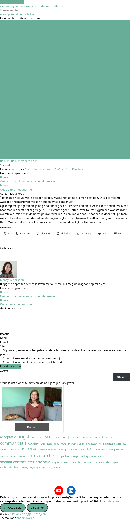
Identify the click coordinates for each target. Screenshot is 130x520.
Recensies (6, 75)
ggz (124, 443)
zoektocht (58, 467)
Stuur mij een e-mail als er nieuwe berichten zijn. (34, 362)
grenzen (4, 449)
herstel (15, 449)
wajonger (34, 467)
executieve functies (112, 443)
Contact (5, 87)
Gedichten (6, 71)
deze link (113, 501)
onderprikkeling (116, 449)
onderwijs (4, 456)
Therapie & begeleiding (15, 43)
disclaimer (37, 507)
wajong (24, 467)
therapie (75, 462)
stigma (55, 462)
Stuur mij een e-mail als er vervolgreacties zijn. (32, 358)
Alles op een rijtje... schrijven (18, 14)
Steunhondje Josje (11, 63)
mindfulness (101, 449)
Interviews (6, 79)
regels (102, 456)
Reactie (4, 334)
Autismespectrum (11, 35)
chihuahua (106, 437)
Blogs (3, 26)
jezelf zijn (62, 449)
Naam (4, 338)
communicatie (13, 443)
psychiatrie (94, 456)
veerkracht (92, 462)
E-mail (4, 342)
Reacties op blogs (11, 67)
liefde (90, 449)
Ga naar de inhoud (12, 2)
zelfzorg (47, 467)
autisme (45, 436)
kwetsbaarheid (77, 449)
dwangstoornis (93, 443)
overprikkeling (79, 456)
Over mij (5, 83)
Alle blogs (6, 30)
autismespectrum (89, 437)
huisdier (29, 448)
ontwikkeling (23, 456)
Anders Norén (25, 518)
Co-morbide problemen (15, 39)
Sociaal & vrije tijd (11, 59)
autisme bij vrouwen (67, 437)
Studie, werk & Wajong (14, 55)
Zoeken (4, 370)
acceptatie (8, 437)
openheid (65, 456)
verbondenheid (10, 467)
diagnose (60, 443)
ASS (32, 437)
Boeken (5, 161)
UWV (84, 462)
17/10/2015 (62, 169)
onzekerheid (44, 455)
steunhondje (39, 461)
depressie (46, 443)
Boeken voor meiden (24, 161)
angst (23, 437)
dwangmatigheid (76, 443)
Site (2, 346)
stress (64, 462)
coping (33, 443)
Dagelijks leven (9, 51)
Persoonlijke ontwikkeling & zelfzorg (23, 47)
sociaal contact (13, 461)
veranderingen (108, 462)
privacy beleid (12, 507)
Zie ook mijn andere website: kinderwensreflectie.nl (33, 6)
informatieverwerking (47, 450)
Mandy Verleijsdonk (37, 169)
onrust (13, 456)
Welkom (5, 22)
